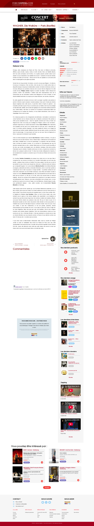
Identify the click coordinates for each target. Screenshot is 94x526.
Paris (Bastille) (72, 33)
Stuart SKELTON (73, 55)
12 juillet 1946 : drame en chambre (69, 413)
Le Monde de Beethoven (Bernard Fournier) (74, 305)
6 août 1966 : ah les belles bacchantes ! (70, 396)
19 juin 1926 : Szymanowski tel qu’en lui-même (70, 431)
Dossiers (74, 9)
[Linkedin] (49, 502)
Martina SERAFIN (73, 53)
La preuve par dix (72, 370)
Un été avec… (71, 354)
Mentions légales (39, 523)
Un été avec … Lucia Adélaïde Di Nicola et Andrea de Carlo (73, 322)
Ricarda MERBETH (73, 50)
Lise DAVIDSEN (72, 43)
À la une (33, 9)
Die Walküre (72, 27)
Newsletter (44, 3)
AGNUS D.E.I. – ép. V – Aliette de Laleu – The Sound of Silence (75, 269)
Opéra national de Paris (75, 40)
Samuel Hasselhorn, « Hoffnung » (74, 280)
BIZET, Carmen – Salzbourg (31, 450)
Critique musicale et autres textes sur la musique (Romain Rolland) (74, 292)
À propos (53, 3)
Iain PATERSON (72, 52)
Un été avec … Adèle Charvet (73, 331)
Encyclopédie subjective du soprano (73, 362)
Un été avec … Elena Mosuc (73, 339)
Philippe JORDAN (73, 48)
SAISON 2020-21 (73, 36)
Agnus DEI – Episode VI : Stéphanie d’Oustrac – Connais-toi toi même (74, 260)
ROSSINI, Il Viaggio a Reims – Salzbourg (68, 468)
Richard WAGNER (73, 30)
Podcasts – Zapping (61, 9)
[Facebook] (42, 502)
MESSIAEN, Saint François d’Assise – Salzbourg (33, 468)
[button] (34, 9)
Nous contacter (61, 3)
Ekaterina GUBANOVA (74, 46)
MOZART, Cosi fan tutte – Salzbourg (70, 450)
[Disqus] (34, 267)
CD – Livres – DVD (46, 9)
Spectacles (24, 9)
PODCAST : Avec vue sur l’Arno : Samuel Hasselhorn (75, 252)
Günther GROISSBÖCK (74, 44)
